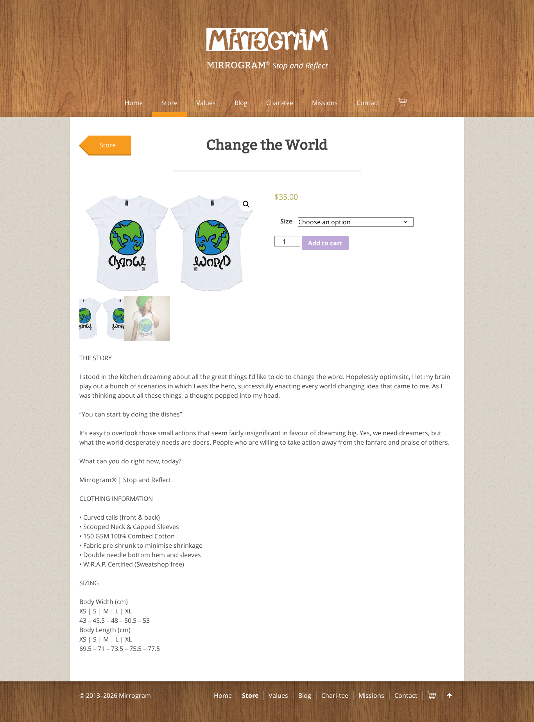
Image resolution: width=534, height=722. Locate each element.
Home (134, 102)
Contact (368, 102)
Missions (325, 102)
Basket (412, 102)
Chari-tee (279, 102)
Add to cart (325, 243)
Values (206, 102)
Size (286, 221)
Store (169, 102)
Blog (241, 102)
